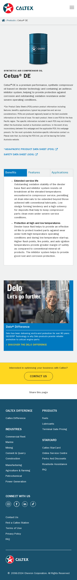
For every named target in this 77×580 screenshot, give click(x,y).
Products (11, 21)
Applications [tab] (60, 172)
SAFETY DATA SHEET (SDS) (19, 154)
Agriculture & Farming (18, 470)
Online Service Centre (54, 453)
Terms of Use (14, 528)
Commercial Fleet (15, 437)
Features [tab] (34, 172)
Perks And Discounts (54, 458)
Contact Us (38, 376)
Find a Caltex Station (17, 523)
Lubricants (48, 424)
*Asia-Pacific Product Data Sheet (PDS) (29, 149)
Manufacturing (14, 465)
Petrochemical (14, 476)
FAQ (44, 470)
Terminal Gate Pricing (54, 429)
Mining (9, 448)
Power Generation (16, 481)
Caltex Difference (16, 418)
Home (3, 20)
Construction (13, 458)
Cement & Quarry (16, 453)
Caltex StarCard (51, 448)
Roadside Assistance (54, 464)
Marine (9, 442)
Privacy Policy (13, 534)
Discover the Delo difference (27, 345)
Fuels (45, 418)
